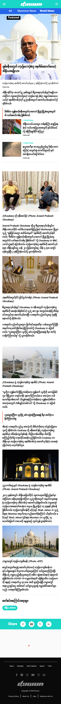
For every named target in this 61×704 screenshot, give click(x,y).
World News (47, 11)
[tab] (10, 11)
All (10, 11)
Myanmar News (26, 11)
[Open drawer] (4, 4)
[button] (9, 608)
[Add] (23, 624)
